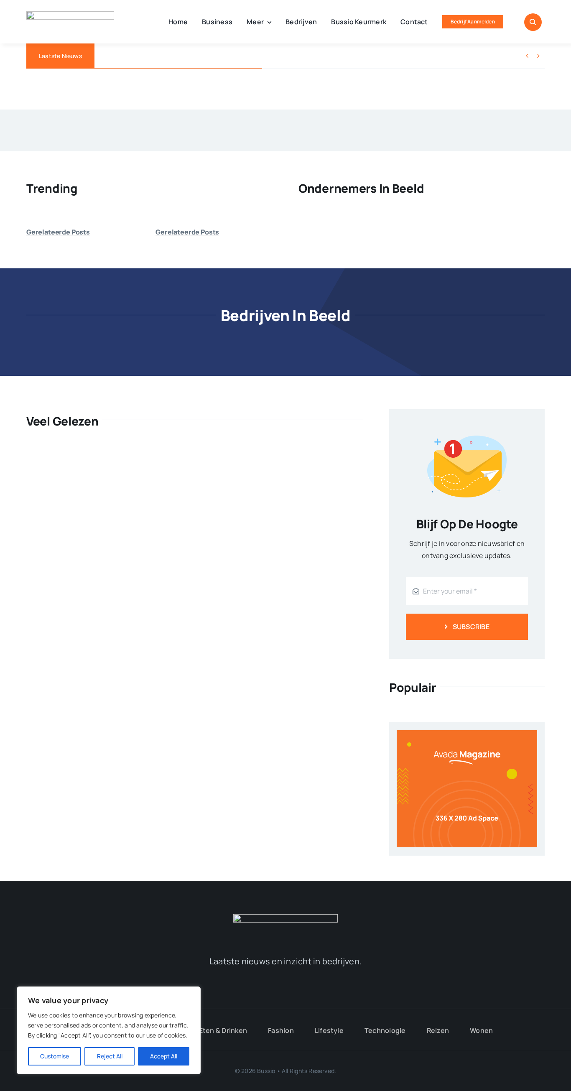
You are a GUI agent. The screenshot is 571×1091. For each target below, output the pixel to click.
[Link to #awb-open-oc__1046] (533, 22)
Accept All (163, 1056)
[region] (109, 1030)
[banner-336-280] (467, 733)
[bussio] (70, 14)
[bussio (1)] (285, 917)
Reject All (109, 1056)
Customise (54, 1056)
